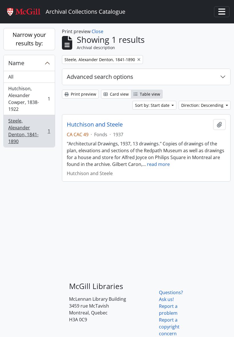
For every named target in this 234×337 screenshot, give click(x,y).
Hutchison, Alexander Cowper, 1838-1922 (29, 98)
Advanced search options (100, 77)
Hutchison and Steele (95, 124)
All (10, 77)
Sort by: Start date (153, 105)
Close (97, 31)
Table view (149, 94)
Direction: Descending (203, 105)
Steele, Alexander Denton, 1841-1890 (29, 131)
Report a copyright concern (169, 327)
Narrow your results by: (29, 39)
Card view (119, 94)
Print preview (83, 94)
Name (16, 63)
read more (158, 164)
